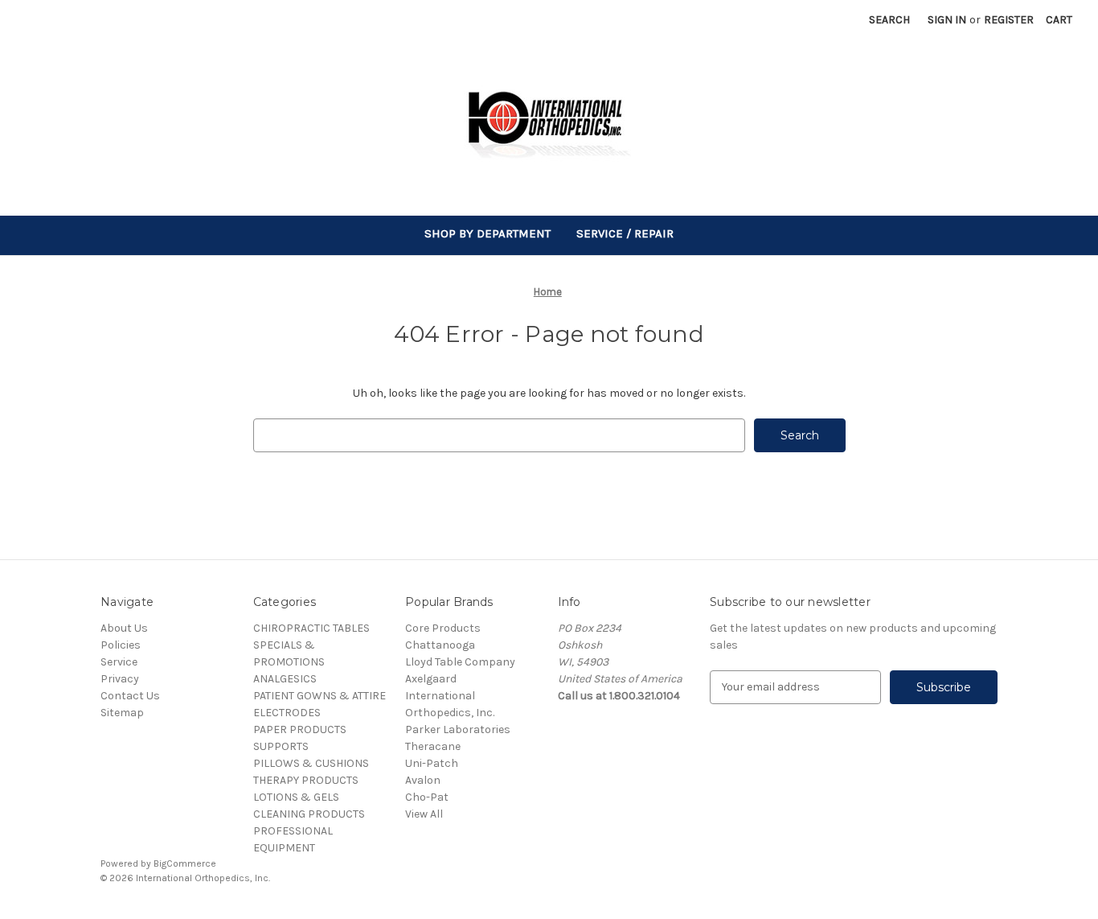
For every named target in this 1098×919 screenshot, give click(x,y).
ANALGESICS (285, 679)
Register (1009, 20)
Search (889, 20)
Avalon (422, 780)
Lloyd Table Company (460, 662)
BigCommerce (185, 863)
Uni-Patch (431, 763)
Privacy (119, 679)
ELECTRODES (287, 712)
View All (424, 814)
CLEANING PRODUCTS (309, 814)
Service (118, 662)
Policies (120, 645)
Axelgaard (431, 679)
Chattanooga (440, 645)
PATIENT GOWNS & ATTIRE (319, 696)
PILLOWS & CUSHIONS (311, 763)
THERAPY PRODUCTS (305, 780)
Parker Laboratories (457, 729)
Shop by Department (487, 233)
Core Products (443, 628)
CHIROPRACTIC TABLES (311, 628)
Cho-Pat (427, 797)
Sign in (947, 20)
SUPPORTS (281, 746)
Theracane (433, 746)
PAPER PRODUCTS (299, 729)
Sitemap (122, 712)
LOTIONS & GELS (296, 797)
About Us (124, 628)
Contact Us (130, 696)
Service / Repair (625, 233)
